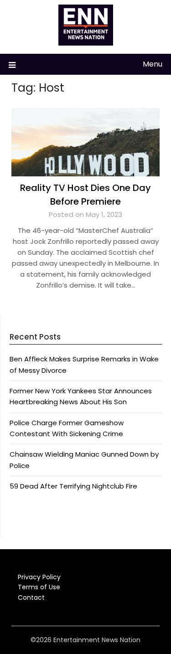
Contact (31, 597)
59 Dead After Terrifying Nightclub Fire (73, 486)
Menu (152, 64)
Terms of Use (39, 587)
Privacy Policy (39, 577)
